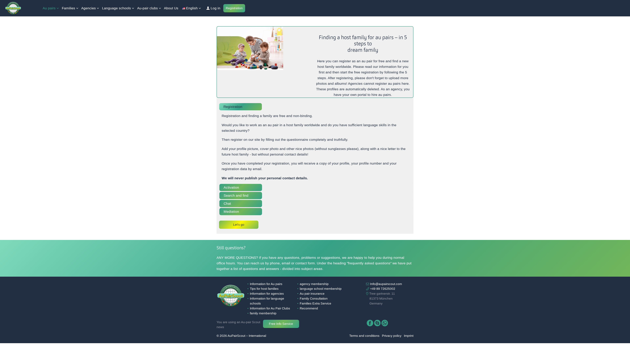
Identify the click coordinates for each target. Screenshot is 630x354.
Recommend (309, 308)
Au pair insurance (312, 293)
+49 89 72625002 (382, 288)
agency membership (314, 284)
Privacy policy (391, 335)
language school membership (321, 288)
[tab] (315, 107)
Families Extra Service (315, 303)
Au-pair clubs (147, 8)
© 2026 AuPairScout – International (241, 335)
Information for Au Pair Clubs (270, 308)
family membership (263, 313)
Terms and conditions (364, 335)
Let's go (238, 224)
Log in (215, 8)
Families (68, 8)
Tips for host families (264, 288)
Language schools (116, 8)
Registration (234, 8)
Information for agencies (267, 293)
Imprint (408, 335)
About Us (171, 8)
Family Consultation (314, 298)
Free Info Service (281, 323)
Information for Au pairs (266, 284)
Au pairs (49, 8)
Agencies (88, 8)
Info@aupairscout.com (386, 284)
